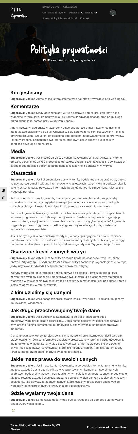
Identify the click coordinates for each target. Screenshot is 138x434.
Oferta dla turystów (54, 12)
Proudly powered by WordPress (107, 427)
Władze (89, 12)
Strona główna (51, 6)
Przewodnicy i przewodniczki (59, 18)
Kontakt (84, 18)
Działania (74, 12)
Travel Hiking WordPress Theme (31, 425)
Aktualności (70, 6)
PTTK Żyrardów (19, 12)
